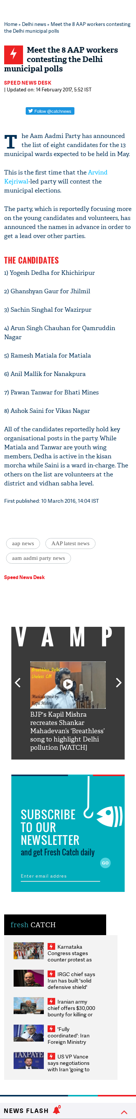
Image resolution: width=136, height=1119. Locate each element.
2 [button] (56, 765)
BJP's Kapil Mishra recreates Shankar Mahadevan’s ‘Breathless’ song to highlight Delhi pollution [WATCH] (67, 731)
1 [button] (45, 765)
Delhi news (34, 24)
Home (10, 24)
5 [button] (90, 765)
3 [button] (68, 765)
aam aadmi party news (38, 558)
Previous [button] (17, 678)
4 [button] (79, 765)
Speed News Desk (28, 82)
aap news (23, 543)
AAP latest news (70, 543)
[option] (68, 706)
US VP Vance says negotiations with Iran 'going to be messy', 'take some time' (69, 1069)
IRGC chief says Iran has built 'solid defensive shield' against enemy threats (71, 986)
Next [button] (119, 678)
